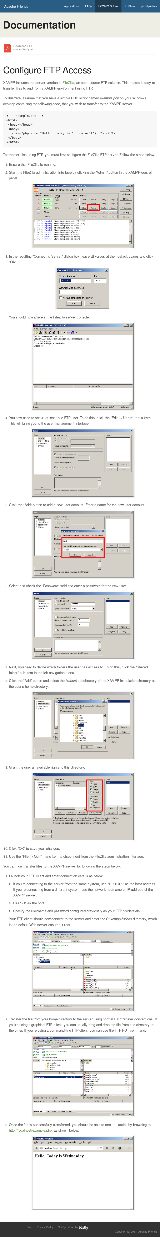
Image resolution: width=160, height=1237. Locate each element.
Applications (71, 6)
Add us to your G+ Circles (19, 1227)
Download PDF (23, 47)
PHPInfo (130, 6)
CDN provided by (68, 1227)
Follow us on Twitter (5, 1227)
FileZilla (68, 82)
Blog (29, 1227)
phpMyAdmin (149, 6)
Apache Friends (16, 6)
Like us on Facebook (12, 1227)
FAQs (88, 6)
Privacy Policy (45, 1227)
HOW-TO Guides (108, 6)
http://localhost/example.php (30, 1130)
